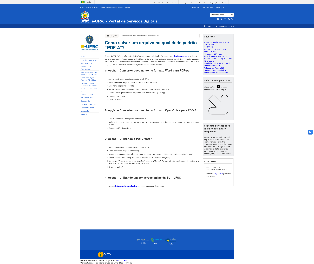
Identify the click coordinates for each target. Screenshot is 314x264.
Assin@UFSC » (86, 63)
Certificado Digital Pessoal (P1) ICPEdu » (89, 79)
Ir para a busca (111, 7)
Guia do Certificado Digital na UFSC (218, 58)
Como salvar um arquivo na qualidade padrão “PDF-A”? (140, 36)
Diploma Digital (87, 94)
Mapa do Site (220, 7)
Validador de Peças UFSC (214, 68)
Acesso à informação (198, 3)
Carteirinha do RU (87, 108)
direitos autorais (181, 56)
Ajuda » (84, 114)
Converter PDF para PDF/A (215, 49)
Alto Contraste (208, 7)
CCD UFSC (208, 47)
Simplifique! (158, 3)
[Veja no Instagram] (229, 19)
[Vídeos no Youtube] (225, 19)
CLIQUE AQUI (218, 174)
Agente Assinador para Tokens (216, 42)
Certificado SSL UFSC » (89, 90)
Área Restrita (209, 26)
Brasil (88, 2)
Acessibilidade (196, 7)
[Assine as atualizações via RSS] (232, 19)
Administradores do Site (225, 26)
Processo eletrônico (88, 104)
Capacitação (85, 101)
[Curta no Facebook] (218, 19)
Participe (184, 3)
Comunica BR (172, 3)
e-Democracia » (87, 98)
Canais (224, 3)
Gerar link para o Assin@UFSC (216, 56)
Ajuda (115, 36)
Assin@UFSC (209, 44)
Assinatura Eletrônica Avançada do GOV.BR (89, 73)
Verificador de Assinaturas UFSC (217, 72)
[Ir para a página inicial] (107, 36)
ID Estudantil (209, 61)
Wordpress (122, 260)
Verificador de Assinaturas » (86, 68)
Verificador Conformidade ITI (215, 70)
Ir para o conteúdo (86, 7)
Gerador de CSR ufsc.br (213, 54)
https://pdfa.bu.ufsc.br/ (126, 186)
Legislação (214, 3)
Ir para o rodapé (123, 7)
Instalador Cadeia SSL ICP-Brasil (217, 63)
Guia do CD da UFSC (89, 60)
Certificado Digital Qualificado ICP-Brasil (89, 84)
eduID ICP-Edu (210, 51)
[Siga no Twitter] (221, 19)
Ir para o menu (99, 7)
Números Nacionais (212, 65)
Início (83, 57)
